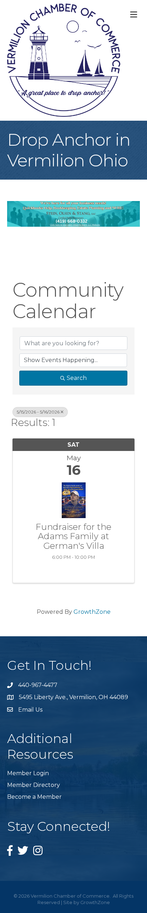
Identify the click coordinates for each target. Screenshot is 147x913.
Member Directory (33, 785)
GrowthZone (92, 611)
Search (77, 378)
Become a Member (34, 796)
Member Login (28, 773)
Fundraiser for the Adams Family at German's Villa (73, 536)
